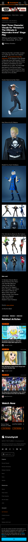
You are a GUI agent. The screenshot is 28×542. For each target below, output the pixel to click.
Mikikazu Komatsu (10, 43)
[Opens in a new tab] (14, 9)
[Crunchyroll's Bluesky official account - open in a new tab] (20, 449)
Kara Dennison (8, 396)
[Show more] (3, 3)
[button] (8, 454)
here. (5, 536)
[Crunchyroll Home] (10, 438)
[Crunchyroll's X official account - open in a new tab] (13, 449)
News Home (15, 15)
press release (10, 305)
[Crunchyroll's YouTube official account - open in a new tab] (2, 449)
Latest (21, 15)
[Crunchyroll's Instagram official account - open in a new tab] (10, 449)
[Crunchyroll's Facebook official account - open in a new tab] (6, 449)
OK (14, 539)
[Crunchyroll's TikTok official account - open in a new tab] (17, 449)
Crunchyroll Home (6, 15)
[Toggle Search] (25, 3)
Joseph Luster (8, 345)
